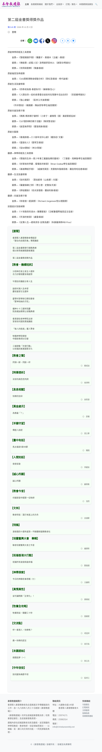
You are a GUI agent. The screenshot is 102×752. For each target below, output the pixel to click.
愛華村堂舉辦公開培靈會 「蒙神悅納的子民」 (23, 300)
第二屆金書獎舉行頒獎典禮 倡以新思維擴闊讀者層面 (24, 249)
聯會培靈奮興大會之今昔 (23, 545)
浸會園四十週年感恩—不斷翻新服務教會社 (31, 532)
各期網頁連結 (37, 4)
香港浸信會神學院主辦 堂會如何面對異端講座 (22, 320)
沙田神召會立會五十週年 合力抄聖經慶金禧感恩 (23, 272)
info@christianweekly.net (63, 727)
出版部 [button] (59, 4)
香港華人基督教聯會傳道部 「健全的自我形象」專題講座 (25, 239)
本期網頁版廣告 (86, 4)
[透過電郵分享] (35, 40)
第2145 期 (12, 27)
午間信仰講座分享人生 (22, 281)
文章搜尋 (85, 710)
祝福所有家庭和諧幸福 (22, 562)
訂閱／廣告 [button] (71, 4)
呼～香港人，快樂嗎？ (22, 630)
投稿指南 (85, 713)
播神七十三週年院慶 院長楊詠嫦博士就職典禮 (23, 310)
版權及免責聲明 (64, 744)
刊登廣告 (85, 705)
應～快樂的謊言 (19, 640)
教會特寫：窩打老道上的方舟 (25, 515)
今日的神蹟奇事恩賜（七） (24, 579)
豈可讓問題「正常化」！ (23, 596)
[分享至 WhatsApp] (29, 40)
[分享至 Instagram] (54, 41)
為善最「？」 (19, 413)
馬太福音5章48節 (20, 447)
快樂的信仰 (18, 396)
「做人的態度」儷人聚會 (23, 329)
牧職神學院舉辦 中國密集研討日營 (20, 337)
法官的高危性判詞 (20, 379)
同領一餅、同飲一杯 (21, 362)
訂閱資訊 (85, 707)
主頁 (27, 4)
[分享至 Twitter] (47, 40)
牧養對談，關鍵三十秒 (22, 613)
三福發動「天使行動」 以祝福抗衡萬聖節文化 (22, 347)
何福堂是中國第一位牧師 (23, 498)
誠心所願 (17, 481)
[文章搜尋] (100, 4)
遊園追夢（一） (19, 657)
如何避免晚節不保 (20, 674)
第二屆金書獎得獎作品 (22, 258)
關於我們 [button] (49, 4)
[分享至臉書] (41, 40)
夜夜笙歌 (17, 464)
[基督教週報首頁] (11, 4)
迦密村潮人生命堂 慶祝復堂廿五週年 (20, 290)
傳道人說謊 (18, 430)
